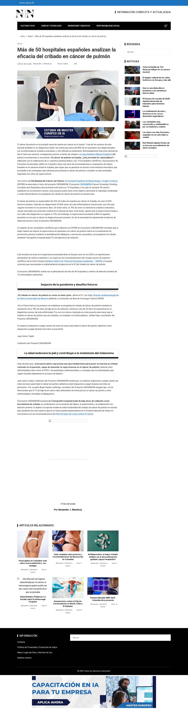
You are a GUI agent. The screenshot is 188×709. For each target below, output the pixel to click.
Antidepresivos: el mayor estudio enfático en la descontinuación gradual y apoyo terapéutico (103, 557)
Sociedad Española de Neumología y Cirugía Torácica (92, 181)
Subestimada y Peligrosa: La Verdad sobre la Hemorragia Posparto (33, 599)
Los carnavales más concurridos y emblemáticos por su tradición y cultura (156, 124)
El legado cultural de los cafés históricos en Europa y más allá (157, 78)
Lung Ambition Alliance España (95, 154)
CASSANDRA (86, 184)
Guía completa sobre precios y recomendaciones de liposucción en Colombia (68, 557)
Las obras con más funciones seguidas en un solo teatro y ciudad (156, 134)
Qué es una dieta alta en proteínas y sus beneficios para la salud (155, 90)
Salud (19, 44)
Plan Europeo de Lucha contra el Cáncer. (75, 414)
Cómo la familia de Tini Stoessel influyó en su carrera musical (156, 69)
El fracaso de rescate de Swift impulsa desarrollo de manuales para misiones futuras (156, 102)
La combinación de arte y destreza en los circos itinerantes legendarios (154, 113)
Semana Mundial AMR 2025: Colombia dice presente (103, 599)
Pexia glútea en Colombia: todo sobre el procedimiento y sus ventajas (33, 563)
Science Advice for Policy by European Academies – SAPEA (74, 261)
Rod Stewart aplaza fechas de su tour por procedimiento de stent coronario (156, 145)
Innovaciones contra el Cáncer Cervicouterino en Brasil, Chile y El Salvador (67, 603)
